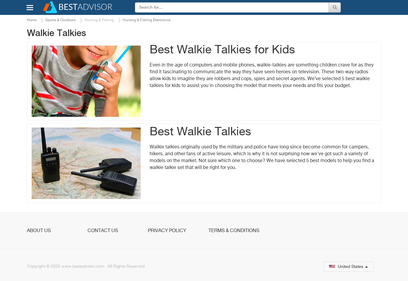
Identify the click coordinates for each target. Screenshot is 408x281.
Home (31, 20)
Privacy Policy (167, 231)
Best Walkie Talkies (200, 132)
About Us (39, 231)
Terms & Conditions (233, 231)
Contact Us (103, 231)
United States (350, 267)
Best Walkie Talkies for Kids (222, 50)
